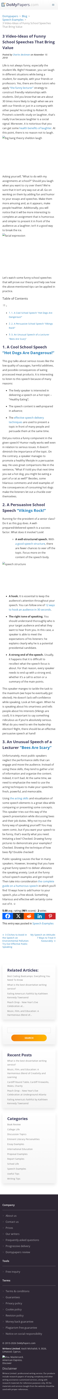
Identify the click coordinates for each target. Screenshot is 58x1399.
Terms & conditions (17, 1291)
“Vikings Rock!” (31, 510)
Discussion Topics (16, 1134)
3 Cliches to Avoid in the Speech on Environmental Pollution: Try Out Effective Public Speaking (15, 940)
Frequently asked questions (22, 1240)
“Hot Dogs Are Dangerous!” (28, 352)
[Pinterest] (50, 916)
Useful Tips (13, 1173)
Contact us (12, 1222)
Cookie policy (14, 1309)
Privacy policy (14, 1303)
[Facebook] (7, 916)
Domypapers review (18, 1252)
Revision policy (15, 1315)
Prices (9, 1228)
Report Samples (15, 1158)
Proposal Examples (17, 1154)
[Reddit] (29, 916)
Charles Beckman (21, 54)
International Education (20, 1149)
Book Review (14, 1124)
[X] (18, 916)
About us (11, 1215)
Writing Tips (13, 1178)
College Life (13, 1129)
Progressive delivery (18, 1246)
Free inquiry (13, 1271)
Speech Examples (43, 923)
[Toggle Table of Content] (4, 306)
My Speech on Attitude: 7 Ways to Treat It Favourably (43, 937)
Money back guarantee (19, 1321)
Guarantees (13, 1297)
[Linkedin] (39, 916)
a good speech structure (30, 543)
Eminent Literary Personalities (23, 1139)
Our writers (12, 1234)
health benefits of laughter (35, 128)
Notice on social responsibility (24, 1333)
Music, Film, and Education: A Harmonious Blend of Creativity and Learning (26, 1073)
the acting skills (19, 798)
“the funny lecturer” (22, 88)
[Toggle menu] (53, 5)
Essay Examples (15, 1144)
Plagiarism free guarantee (21, 1327)
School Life (13, 1163)
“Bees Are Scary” (36, 747)
